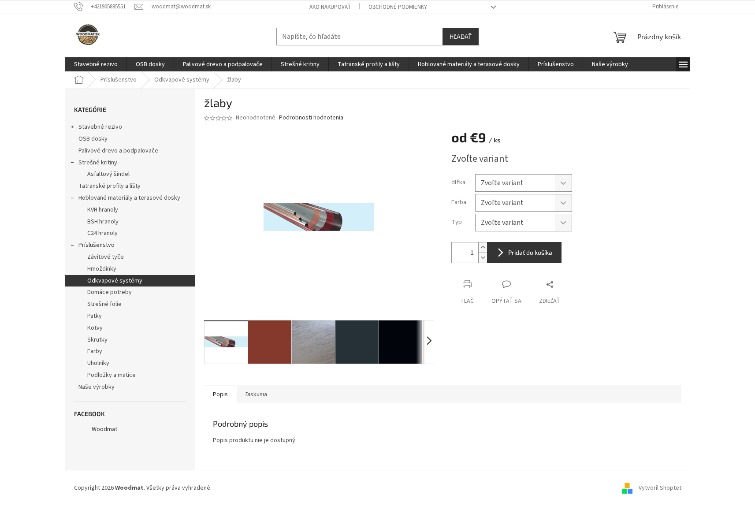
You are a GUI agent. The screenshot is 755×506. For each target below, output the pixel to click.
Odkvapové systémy (114, 280)
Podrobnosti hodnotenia (311, 118)
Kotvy (95, 328)
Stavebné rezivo (100, 127)
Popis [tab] (220, 394)
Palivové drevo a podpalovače (118, 150)
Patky (94, 316)
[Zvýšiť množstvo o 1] (482, 247)
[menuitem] (95, 64)
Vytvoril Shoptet (660, 488)
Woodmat (104, 429)
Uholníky (98, 363)
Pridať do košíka (530, 252)
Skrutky (97, 339)
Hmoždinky (101, 268)
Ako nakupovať (330, 7)
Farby (94, 351)
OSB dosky (93, 138)
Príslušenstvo (96, 245)
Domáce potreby (109, 292)
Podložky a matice (111, 375)
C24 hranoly (102, 233)
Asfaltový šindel (108, 174)
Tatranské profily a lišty (109, 186)
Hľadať (461, 36)
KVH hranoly (102, 209)
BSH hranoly (103, 221)
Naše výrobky (96, 387)
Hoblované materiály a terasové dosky (129, 197)
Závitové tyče (105, 257)
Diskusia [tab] (256, 394)
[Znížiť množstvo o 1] (482, 258)
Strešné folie (104, 304)
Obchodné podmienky (397, 7)
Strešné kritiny (97, 162)
